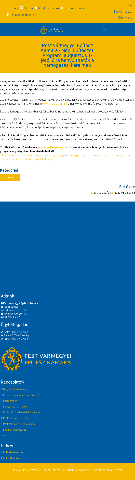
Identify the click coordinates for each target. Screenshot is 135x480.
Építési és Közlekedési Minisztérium (21, 412)
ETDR (6, 435)
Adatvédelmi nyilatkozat (108, 470)
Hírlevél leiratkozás (13, 458)
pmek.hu (70, 470)
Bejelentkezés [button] (123, 11)
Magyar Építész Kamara (15, 389)
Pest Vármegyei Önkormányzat (19, 424)
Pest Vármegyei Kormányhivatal (19, 418)
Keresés (126, 18)
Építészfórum (10, 401)
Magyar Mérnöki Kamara (16, 406)
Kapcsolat (84, 470)
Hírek (10, 177)
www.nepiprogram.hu (54, 103)
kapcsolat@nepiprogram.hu (55, 147)
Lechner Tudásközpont (15, 429)
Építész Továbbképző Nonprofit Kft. (21, 395)
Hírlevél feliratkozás (13, 452)
